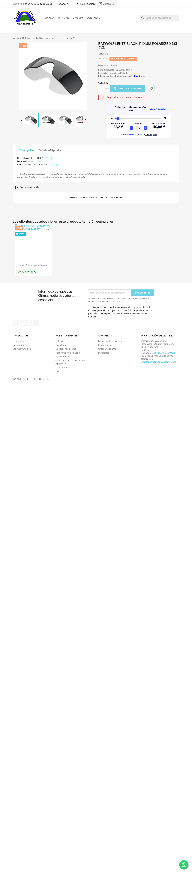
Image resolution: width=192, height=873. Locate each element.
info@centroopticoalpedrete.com (158, 361)
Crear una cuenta (107, 348)
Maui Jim (77, 17)
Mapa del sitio (62, 367)
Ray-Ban (63, 17)
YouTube (23, 323)
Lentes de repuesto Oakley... (33, 265)
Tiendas (60, 371)
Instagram (29, 323)
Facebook (16, 323)
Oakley (50, 17)
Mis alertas (103, 352)
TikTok (36, 323)
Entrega (60, 341)
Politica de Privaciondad (68, 352)
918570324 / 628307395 (38, 3)
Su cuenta (105, 335)
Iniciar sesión (105, 345)
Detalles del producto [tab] (51, 150)
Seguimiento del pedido (110, 341)
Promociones (19, 341)
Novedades (18, 345)
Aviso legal (61, 345)
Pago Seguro (62, 356)
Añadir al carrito (127, 88)
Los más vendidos (22, 348)
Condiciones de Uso (66, 348)
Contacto (93, 17)
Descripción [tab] (27, 150)
